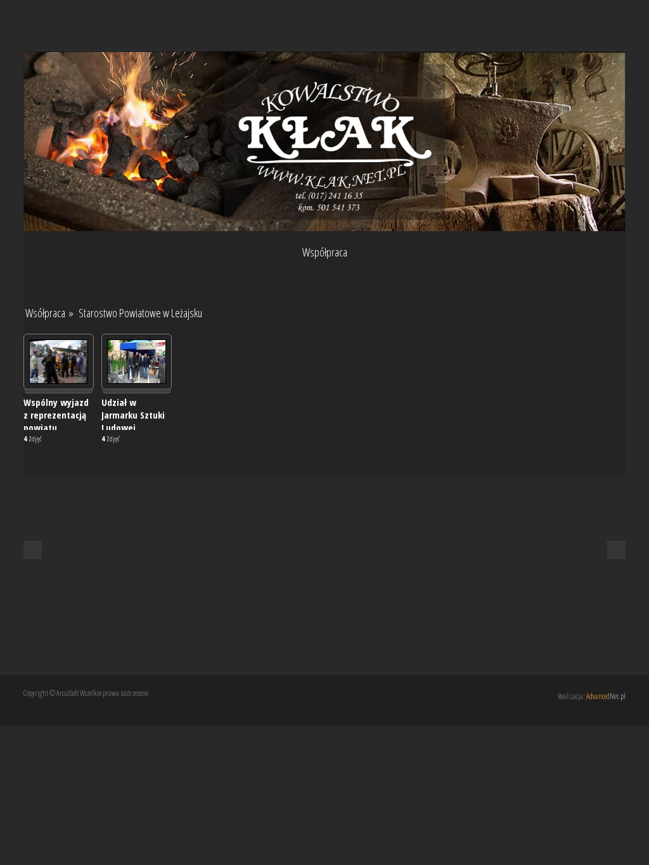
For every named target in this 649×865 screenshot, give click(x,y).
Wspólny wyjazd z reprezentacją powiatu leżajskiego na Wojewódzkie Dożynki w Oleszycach (56, 413)
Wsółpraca (45, 312)
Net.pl (606, 696)
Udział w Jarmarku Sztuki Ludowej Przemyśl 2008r (133, 413)
